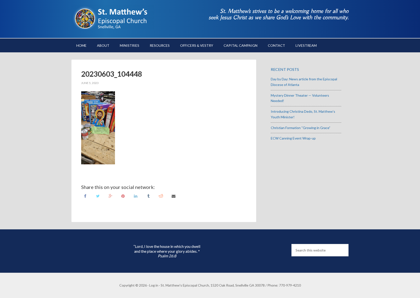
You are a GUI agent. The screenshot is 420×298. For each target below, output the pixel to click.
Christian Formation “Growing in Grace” (300, 128)
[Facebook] (85, 195)
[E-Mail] (173, 195)
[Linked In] (136, 195)
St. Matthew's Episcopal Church (112, 17)
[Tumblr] (148, 195)
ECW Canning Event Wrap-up (293, 138)
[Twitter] (98, 195)
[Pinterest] (123, 195)
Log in (153, 285)
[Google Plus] (110, 195)
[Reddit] (161, 195)
